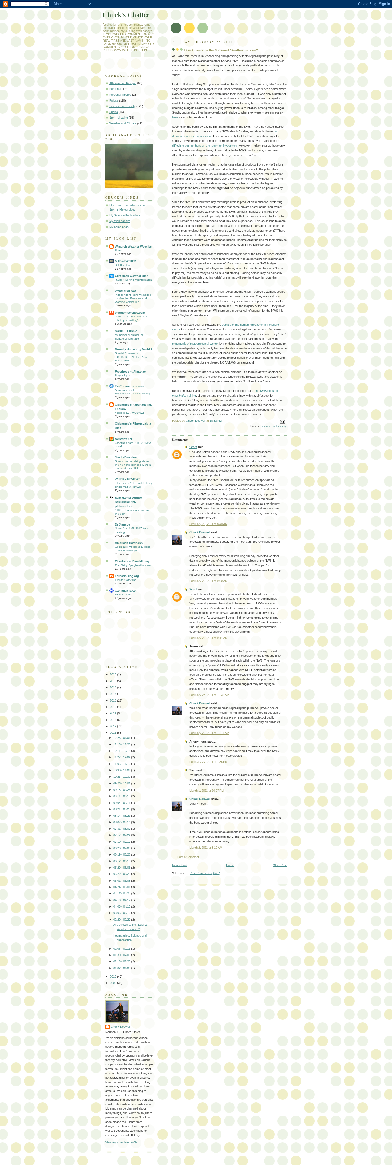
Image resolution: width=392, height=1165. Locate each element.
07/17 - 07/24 (122, 835)
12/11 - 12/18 (122, 750)
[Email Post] (282, 421)
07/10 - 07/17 (122, 841)
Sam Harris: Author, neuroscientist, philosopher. (128, 502)
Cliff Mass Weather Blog (132, 275)
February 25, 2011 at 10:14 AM (209, 733)
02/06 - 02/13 (122, 948)
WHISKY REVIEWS (127, 479)
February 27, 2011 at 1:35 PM (208, 761)
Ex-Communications (129, 386)
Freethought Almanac (130, 371)
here (175, 117)
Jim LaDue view (126, 457)
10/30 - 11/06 (122, 770)
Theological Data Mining (132, 561)
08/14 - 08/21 (122, 815)
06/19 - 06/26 (122, 854)
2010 (113, 976)
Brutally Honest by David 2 (133, 349)
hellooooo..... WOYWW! (129, 412)
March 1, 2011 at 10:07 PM (206, 790)
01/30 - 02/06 (122, 955)
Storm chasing (118, 117)
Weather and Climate (122, 123)
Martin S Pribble (126, 331)
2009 (113, 983)
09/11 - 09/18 (122, 796)
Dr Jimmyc (122, 524)
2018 (113, 687)
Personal (115, 88)
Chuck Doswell (199, 532)
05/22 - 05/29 (122, 874)
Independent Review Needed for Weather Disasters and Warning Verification (133, 298)
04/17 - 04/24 (122, 893)
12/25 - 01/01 (122, 737)
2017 (113, 693)
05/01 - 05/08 (122, 880)
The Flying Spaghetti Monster (133, 565)
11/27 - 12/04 (122, 757)
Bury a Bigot (122, 375)
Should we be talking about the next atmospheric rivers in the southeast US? (133, 465)
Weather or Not (125, 290)
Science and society (274, 426)
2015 (113, 706)
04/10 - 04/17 (122, 900)
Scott (193, 447)
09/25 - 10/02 (122, 783)
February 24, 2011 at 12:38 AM (209, 694)
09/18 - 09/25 (122, 789)
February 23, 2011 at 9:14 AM (208, 637)
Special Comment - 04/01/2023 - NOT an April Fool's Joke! (131, 357)
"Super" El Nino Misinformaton (133, 279)
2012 (113, 726)
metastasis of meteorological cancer (195, 343)
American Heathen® (129, 543)
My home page (119, 226)
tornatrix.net (123, 439)
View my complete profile (121, 1142)
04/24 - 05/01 (122, 887)
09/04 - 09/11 (122, 802)
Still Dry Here (123, 265)
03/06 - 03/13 (122, 912)
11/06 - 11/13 (122, 763)
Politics (113, 100)
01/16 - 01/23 (122, 961)
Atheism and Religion (122, 83)
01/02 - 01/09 (122, 968)
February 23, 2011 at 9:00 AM (208, 580)
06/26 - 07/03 (122, 848)
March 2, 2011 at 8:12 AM (205, 847)
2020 (113, 674)
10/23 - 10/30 (122, 776)
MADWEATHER (125, 261)
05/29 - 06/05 (122, 867)
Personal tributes (120, 94)
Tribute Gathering (126, 579)
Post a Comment (188, 856)
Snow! (119, 250)
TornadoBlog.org (127, 576)
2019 (113, 681)
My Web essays (119, 221)
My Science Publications (125, 215)
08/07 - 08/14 (122, 822)
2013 (113, 719)
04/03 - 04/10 (122, 906)
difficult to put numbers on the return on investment (204, 145)
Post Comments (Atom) (205, 873)
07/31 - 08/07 (122, 828)
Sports (113, 112)
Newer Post (179, 865)
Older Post (280, 865)
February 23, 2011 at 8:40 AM (208, 524)
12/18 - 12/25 (122, 744)
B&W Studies (123, 594)
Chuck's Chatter (126, 14)
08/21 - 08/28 (122, 809)
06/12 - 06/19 (122, 861)
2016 (113, 700)
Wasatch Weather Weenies (133, 246)
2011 (113, 732)
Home (230, 865)
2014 (113, 713)
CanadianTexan (126, 590)
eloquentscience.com (130, 312)
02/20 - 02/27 (122, 919)
